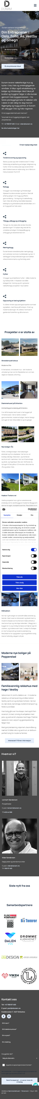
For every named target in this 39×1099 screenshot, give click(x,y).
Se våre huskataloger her (11, 128)
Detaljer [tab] (19, 515)
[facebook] (4, 1016)
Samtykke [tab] (7, 515)
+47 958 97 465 (9, 124)
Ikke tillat (19, 588)
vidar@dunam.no (26, 124)
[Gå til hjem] (7, 6)
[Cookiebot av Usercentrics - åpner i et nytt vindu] (28, 509)
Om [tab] (32, 515)
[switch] (34, 555)
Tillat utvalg (20, 582)
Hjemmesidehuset (14, 1091)
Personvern (25, 1091)
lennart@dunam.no (14, 808)
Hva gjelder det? (7, 1054)
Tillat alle (19, 577)
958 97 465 (8, 868)
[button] (11, 49)
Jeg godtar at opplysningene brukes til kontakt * (19, 1065)
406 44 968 (8, 812)
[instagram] (9, 1016)
